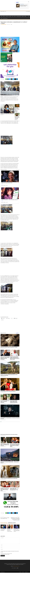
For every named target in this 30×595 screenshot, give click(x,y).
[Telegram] (13, 79)
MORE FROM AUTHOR (12, 522)
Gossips (23, 16)
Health (25, 16)
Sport (1, 18)
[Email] (15, 79)
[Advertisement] (15, 5)
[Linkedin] (17, 79)
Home (1, 20)
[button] (28, 16)
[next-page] (2, 532)
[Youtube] (17, 568)
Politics (4, 16)
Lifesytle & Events (18, 16)
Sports (15, 16)
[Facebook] (26, 11)
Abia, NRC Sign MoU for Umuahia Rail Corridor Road (3, 530)
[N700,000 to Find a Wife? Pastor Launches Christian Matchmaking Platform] (16, 526)
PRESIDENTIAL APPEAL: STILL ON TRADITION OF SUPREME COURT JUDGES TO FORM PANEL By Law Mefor (15, 518)
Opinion (10, 16)
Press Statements (5, 18)
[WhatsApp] (6, 79)
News (1, 16)
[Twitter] (10, 79)
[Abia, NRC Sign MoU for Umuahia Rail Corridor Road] (3, 526)
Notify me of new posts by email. (5, 554)
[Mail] (27, 11)
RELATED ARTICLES (4, 522)
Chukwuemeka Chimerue (3, 24)
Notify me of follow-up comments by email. (6, 553)
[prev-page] (1, 532)
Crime (12, 16)
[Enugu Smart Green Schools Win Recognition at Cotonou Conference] (10, 526)
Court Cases (7, 16)
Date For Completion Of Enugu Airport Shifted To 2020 (5, 518)
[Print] (11, 79)
